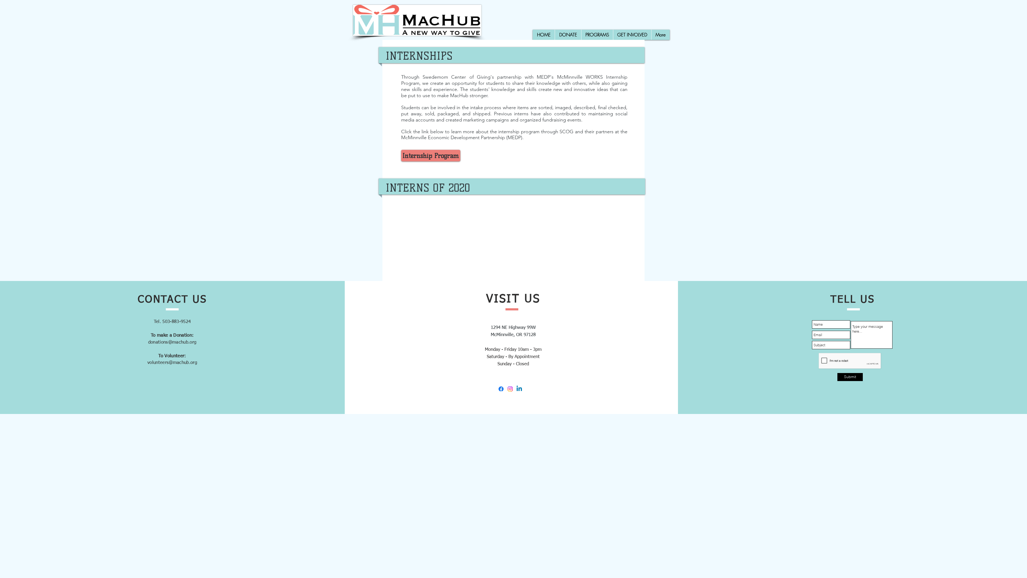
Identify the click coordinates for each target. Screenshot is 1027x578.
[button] (597, 35)
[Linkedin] (519, 389)
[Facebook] (501, 389)
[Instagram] (510, 389)
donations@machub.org (172, 342)
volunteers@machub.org (172, 362)
